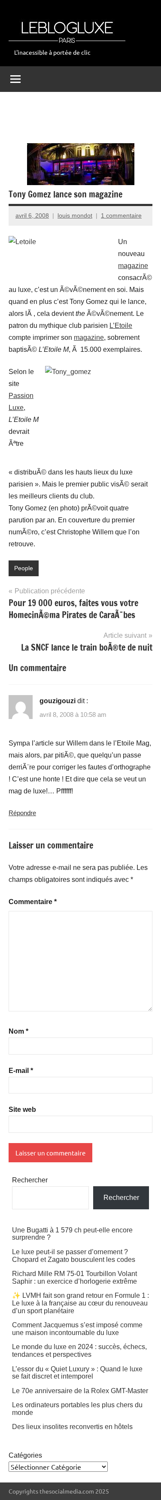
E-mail (21, 1070)
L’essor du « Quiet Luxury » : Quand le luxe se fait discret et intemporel (77, 1372)
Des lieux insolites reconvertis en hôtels (72, 1426)
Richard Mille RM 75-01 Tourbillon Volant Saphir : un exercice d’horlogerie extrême (74, 1277)
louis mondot (75, 215)
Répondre (22, 812)
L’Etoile (120, 325)
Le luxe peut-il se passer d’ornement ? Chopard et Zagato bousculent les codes (73, 1255)
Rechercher (30, 1180)
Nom (18, 1031)
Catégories (25, 1455)
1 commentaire (121, 215)
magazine (133, 265)
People (23, 568)
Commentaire (33, 901)
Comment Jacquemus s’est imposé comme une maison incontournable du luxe (77, 1328)
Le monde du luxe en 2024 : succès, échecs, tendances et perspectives (79, 1350)
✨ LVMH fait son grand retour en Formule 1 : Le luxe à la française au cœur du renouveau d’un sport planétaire (80, 1303)
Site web (22, 1109)
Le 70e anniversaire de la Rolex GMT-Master (80, 1390)
